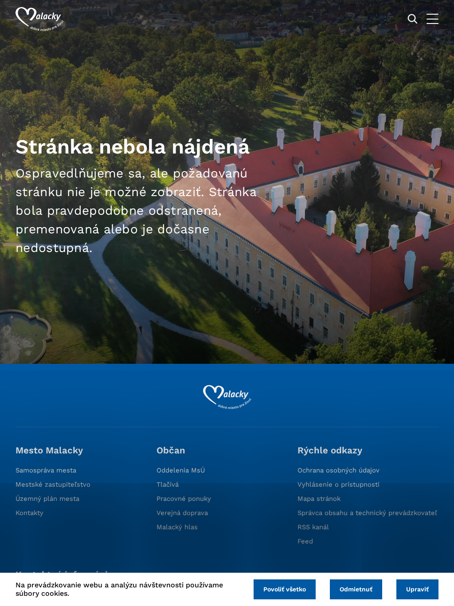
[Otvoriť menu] (432, 19)
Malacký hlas (177, 527)
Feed (305, 541)
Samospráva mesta (46, 470)
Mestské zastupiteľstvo (53, 484)
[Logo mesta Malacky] (40, 19)
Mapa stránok (318, 499)
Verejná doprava (182, 513)
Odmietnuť (356, 589)
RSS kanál (313, 527)
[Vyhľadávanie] (412, 19)
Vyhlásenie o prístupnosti (338, 484)
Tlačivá (168, 484)
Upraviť (417, 589)
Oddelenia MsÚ (181, 470)
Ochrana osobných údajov (338, 470)
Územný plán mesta (47, 499)
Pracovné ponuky (184, 499)
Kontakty (29, 513)
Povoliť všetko (284, 589)
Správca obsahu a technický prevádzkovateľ (367, 513)
